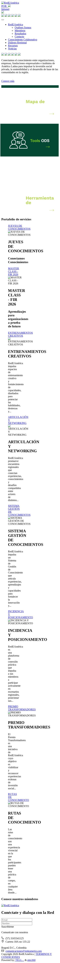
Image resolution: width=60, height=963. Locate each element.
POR (4, 6)
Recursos (13, 45)
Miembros (20, 30)
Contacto (19, 36)
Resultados (20, 33)
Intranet (5, 9)
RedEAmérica (15, 24)
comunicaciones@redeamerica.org (24, 951)
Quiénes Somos (23, 27)
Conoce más (7, 81)
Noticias (12, 48)
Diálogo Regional (17, 42)
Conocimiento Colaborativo (22, 39)
